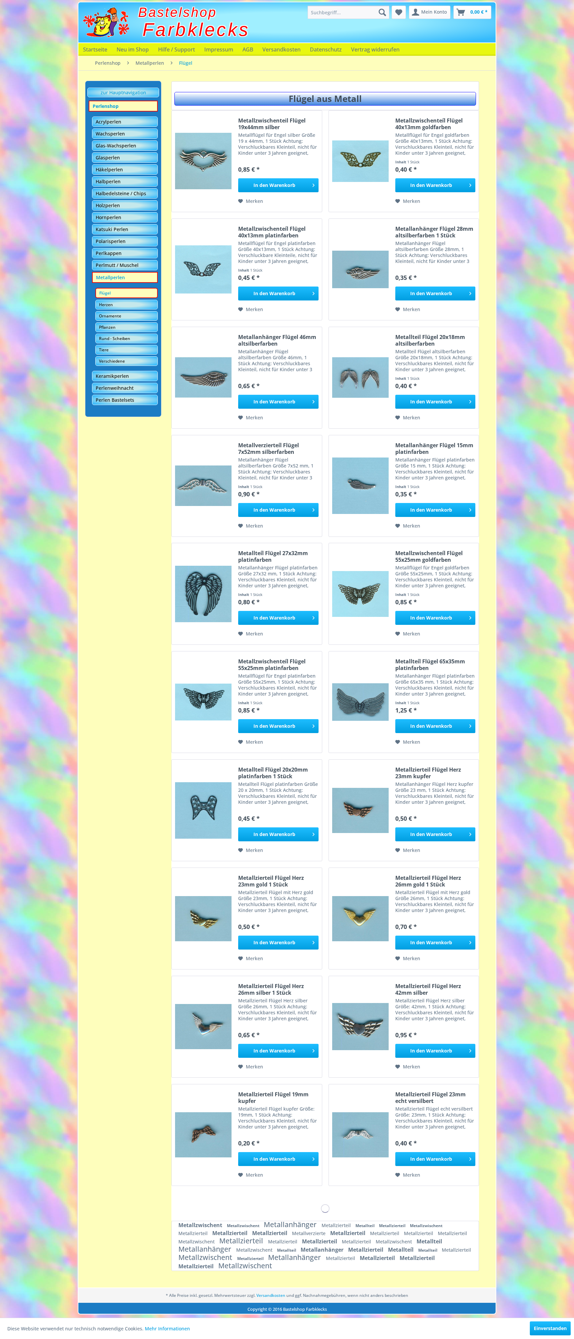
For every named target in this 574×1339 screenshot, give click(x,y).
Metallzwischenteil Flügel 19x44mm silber (272, 123)
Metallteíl (287, 1250)
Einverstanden (550, 1328)
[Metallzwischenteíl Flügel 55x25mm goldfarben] (360, 594)
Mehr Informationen (167, 1328)
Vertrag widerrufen (375, 49)
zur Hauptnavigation (123, 92)
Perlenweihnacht (115, 388)
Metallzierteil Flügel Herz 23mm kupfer (428, 773)
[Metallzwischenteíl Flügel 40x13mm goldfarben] (360, 161)
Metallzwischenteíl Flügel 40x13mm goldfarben (429, 123)
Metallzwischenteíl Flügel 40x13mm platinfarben (272, 232)
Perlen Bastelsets (115, 400)
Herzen (106, 304)
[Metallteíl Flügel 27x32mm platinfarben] (203, 594)
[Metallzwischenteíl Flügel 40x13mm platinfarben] (203, 269)
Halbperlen (108, 181)
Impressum (218, 49)
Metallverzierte (309, 1233)
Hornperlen (108, 217)
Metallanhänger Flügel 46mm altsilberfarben (277, 340)
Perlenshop (106, 106)
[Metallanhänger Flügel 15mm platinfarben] (360, 486)
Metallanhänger (291, 1224)
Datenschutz (326, 49)
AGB (247, 49)
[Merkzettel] (399, 12)
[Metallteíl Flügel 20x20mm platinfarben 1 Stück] (203, 810)
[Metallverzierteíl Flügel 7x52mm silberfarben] (203, 486)
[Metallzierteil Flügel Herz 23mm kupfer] (360, 810)
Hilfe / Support (176, 49)
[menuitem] (348, 12)
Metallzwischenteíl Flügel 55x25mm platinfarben (272, 664)
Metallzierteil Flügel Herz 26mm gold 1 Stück (428, 881)
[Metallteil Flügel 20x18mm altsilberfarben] (360, 378)
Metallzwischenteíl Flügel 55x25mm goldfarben (429, 556)
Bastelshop (177, 12)
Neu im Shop (133, 49)
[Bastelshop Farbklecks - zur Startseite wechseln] (106, 22)
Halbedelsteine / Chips (121, 193)
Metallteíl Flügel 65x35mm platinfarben (430, 664)
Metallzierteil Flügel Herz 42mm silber (428, 989)
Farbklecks (196, 29)
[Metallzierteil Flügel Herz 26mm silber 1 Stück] (203, 1027)
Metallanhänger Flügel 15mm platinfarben (434, 448)
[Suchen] (382, 12)
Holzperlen (108, 205)
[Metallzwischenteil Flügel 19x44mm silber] (203, 161)
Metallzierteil (337, 1225)
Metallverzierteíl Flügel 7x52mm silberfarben (268, 448)
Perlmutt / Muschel (117, 265)
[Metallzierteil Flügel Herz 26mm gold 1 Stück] (360, 918)
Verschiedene (112, 361)
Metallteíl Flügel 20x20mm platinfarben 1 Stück (273, 773)
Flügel (105, 293)
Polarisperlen (111, 241)
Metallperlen (110, 277)
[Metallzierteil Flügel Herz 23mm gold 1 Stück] (203, 918)
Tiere (104, 350)
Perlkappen (109, 253)
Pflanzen (107, 327)
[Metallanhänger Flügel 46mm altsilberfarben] (203, 378)
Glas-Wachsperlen (116, 145)
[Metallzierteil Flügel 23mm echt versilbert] (360, 1135)
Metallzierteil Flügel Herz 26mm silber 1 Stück (271, 989)
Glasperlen (108, 157)
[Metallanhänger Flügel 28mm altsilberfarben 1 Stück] (360, 269)
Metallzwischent (201, 1225)
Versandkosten (281, 49)
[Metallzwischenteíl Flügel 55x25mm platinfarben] (203, 702)
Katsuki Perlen (112, 229)
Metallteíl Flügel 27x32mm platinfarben (273, 556)
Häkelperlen (109, 169)
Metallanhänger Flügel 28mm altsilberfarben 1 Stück (434, 232)
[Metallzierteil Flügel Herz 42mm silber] (360, 1027)
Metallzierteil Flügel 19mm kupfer (273, 1097)
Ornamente (110, 316)
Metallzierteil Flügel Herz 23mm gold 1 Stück (271, 881)
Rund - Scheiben (114, 338)
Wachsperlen (110, 133)
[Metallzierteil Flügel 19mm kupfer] (203, 1135)
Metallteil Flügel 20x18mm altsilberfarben (430, 340)
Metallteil (365, 1225)
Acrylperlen (108, 122)
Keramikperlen (112, 376)
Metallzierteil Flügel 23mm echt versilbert (430, 1097)
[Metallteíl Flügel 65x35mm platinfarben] (360, 702)
